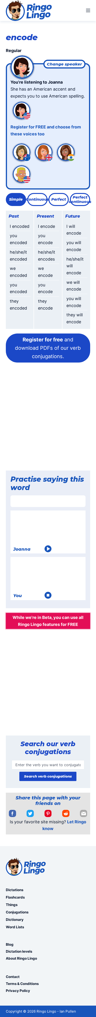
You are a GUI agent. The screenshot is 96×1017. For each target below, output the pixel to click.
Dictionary (15, 919)
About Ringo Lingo (21, 958)
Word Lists (15, 927)
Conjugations (17, 912)
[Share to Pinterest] (48, 813)
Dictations (14, 890)
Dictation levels (19, 951)
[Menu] (88, 10)
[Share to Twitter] (30, 813)
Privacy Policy (18, 990)
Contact (13, 976)
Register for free (43, 340)
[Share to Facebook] (12, 813)
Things (11, 905)
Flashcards (15, 897)
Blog (10, 944)
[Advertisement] (48, 418)
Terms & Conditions (22, 983)
